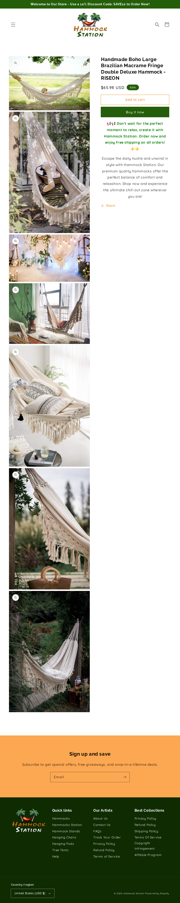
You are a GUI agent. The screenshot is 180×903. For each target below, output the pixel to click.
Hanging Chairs (64, 837)
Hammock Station (134, 893)
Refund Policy (104, 850)
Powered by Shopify (157, 893)
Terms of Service (106, 856)
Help (55, 856)
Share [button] (110, 206)
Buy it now (135, 112)
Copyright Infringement (145, 846)
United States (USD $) (29, 893)
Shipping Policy (146, 831)
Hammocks (61, 818)
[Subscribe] (125, 777)
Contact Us (102, 825)
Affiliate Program (148, 855)
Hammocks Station (67, 825)
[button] (13, 24)
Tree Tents (60, 850)
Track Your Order (107, 837)
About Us (100, 818)
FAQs (97, 831)
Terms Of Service (148, 837)
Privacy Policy (104, 844)
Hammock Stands (66, 831)
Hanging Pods (63, 844)
